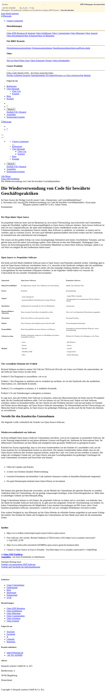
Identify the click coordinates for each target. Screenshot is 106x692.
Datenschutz (12, 595)
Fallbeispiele (12, 587)
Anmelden (11, 114)
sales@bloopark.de (15, 652)
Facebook (11, 634)
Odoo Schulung (13, 618)
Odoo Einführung (14, 611)
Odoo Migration (14, 613)
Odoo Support (13, 621)
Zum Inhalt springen (10, 13)
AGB (9, 597)
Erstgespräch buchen (16, 117)
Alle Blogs (5, 176)
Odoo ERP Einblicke (10, 179)
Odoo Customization (16, 616)
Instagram (11, 642)
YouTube (11, 632)
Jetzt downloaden (67, 10)
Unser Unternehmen (15, 585)
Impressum (11, 592)
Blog (9, 590)
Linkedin (10, 639)
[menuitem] (15, 21)
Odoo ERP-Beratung (16, 608)
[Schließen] (2, 137)
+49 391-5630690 (8, 8)
